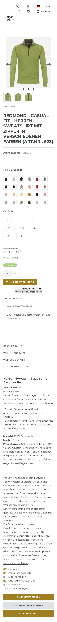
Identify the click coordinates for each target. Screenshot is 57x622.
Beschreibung (12, 346)
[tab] (12, 346)
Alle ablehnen (28, 613)
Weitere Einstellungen (15, 588)
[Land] (38, 6)
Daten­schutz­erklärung (15, 563)
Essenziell (13, 569)
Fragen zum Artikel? (17, 366)
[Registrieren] (28, 6)
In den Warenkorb (22, 282)
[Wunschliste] (28, 11)
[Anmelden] (18, 6)
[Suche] (19, 11)
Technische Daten (15, 353)
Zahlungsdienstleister (20, 573)
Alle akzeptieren (28, 597)
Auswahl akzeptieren (28, 605)
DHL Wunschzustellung (21, 580)
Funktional (14, 584)
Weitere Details (14, 360)
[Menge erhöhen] (14, 273)
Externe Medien (17, 577)
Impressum (45, 551)
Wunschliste (17, 298)
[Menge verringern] (19, 273)
